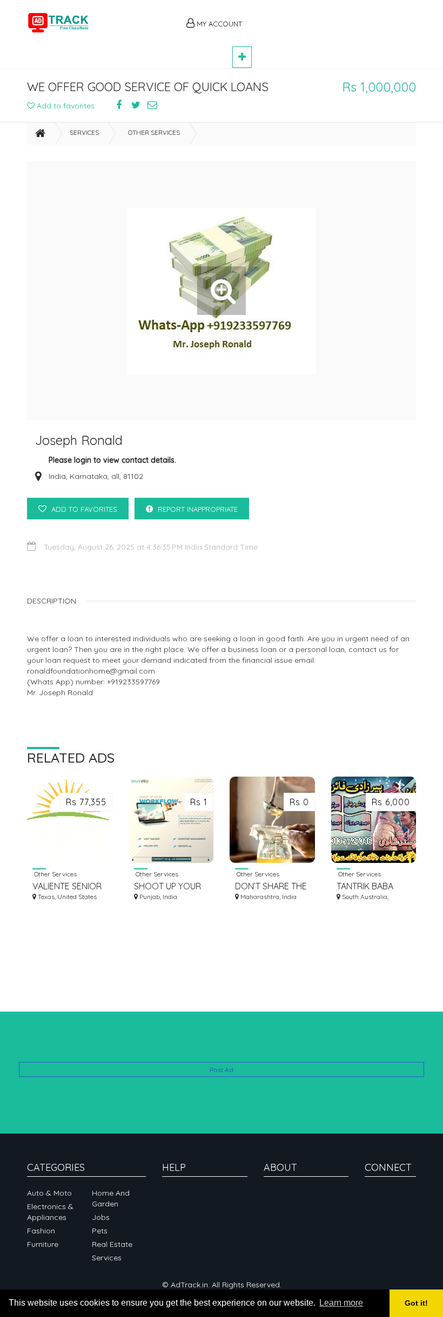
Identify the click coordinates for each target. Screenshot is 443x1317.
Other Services (154, 132)
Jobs (101, 1217)
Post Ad (221, 1070)
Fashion (41, 1231)
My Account (218, 23)
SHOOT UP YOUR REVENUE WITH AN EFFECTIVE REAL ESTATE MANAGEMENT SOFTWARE (170, 886)
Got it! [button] (416, 1303)
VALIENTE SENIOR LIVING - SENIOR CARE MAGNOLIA (67, 886)
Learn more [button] (341, 1302)
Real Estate (112, 1244)
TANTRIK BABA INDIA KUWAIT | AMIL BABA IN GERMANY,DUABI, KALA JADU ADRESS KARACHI (371, 886)
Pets (100, 1231)
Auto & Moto (49, 1193)
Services (84, 132)
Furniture (42, 1244)
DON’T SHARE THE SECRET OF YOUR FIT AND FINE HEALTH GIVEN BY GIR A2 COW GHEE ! (271, 886)
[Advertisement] (335, 17)
